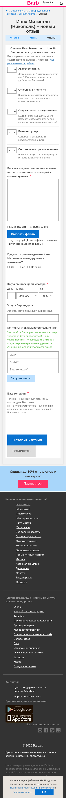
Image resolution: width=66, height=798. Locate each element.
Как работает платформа (29, 611)
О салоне (14, 38)
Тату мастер (23, 522)
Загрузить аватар (21, 378)
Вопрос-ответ (22, 638)
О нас (17, 606)
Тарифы (19, 616)
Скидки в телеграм (25, 666)
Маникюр (21, 582)
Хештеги (19, 657)
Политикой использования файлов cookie (32, 787)
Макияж (20, 559)
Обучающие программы (28, 652)
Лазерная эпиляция (28, 563)
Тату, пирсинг (24, 577)
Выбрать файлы (23, 234)
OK (44, 792)
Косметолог (23, 504)
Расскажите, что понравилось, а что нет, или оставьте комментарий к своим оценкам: (31, 172)
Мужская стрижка (26, 540)
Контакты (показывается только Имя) (32, 327)
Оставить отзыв (27, 440)
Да (12, 266)
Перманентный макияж (30, 554)
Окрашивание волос (28, 550)
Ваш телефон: (18, 393)
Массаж (20, 572)
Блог (16, 643)
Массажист (23, 509)
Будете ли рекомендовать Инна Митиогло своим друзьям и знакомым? (28, 258)
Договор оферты (24, 625)
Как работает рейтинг (27, 629)
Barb (33, 3)
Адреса (33, 38)
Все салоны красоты (28, 531)
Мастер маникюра (27, 518)
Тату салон (23, 527)
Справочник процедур (27, 647)
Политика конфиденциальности (33, 620)
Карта (17, 661)
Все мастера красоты (28, 536)
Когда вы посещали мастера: (28, 284)
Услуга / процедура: (20, 305)
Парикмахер (23, 513)
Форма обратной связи (27, 696)
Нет (22, 266)
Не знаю (36, 266)
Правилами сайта (22, 792)
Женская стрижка (26, 545)
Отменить (21, 451)
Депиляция (22, 568)
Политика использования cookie (33, 634)
